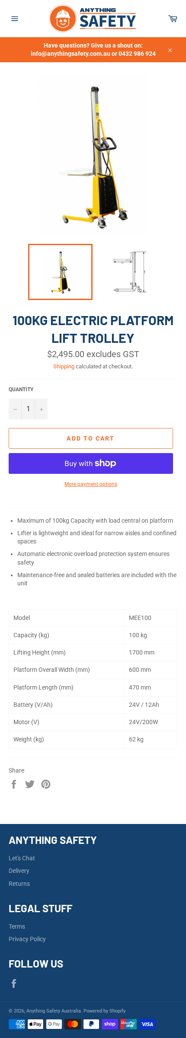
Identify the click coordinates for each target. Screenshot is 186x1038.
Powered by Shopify (104, 1011)
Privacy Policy (27, 939)
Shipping (63, 366)
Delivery (19, 870)
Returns (19, 883)
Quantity (21, 389)
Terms (17, 926)
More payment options (90, 484)
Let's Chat (22, 858)
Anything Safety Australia (53, 1011)
